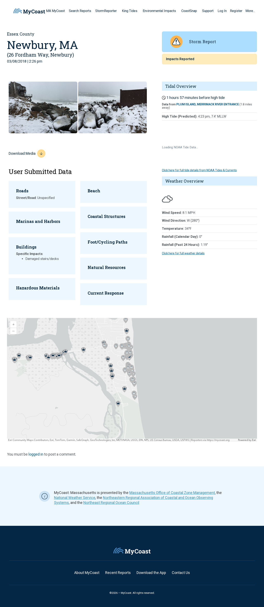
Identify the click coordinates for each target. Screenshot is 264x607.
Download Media (22, 153)
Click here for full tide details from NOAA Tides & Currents (199, 170)
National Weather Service (74, 497)
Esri (254, 440)
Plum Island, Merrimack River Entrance (207, 104)
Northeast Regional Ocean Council (111, 502)
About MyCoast (86, 572)
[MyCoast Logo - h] (29, 11)
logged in (35, 454)
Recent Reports (118, 572)
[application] (132, 380)
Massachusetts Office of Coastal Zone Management (172, 492)
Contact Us (181, 572)
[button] (118, 10)
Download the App (151, 572)
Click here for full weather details (183, 253)
